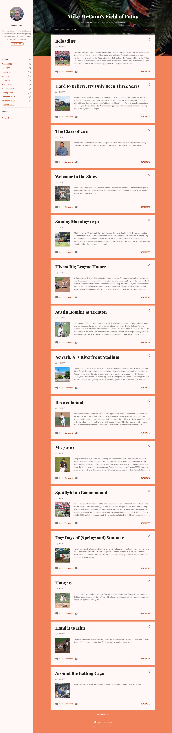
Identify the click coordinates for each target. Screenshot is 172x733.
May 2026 (6, 76)
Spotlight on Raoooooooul (81, 492)
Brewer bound (69, 402)
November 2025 (8, 101)
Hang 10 (63, 582)
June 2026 (6, 72)
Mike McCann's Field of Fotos (103, 16)
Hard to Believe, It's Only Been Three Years (97, 86)
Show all (147, 30)
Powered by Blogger (104, 722)
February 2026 (8, 88)
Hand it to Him (70, 628)
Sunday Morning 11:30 (77, 221)
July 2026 (6, 68)
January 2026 (7, 93)
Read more (145, 72)
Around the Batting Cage (79, 673)
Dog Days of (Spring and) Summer (89, 537)
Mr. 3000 (64, 447)
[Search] (153, 6)
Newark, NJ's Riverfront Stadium (87, 357)
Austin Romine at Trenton (81, 312)
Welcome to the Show (76, 176)
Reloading (65, 41)
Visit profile (16, 44)
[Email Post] (76, 72)
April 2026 (6, 80)
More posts (102, 715)
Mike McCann (16, 25)
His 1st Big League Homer (80, 266)
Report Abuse (7, 118)
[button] (148, 40)
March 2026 (7, 84)
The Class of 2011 (72, 131)
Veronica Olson (108, 727)
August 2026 (7, 64)
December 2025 (8, 97)
